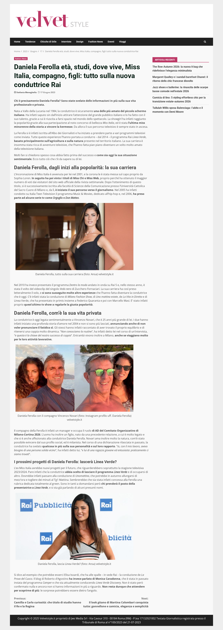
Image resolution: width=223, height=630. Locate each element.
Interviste (66, 41)
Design (79, 41)
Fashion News (95, 41)
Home (17, 41)
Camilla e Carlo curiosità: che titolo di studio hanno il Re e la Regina (47, 602)
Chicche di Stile (48, 41)
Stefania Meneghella (26, 92)
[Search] (205, 42)
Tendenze (30, 41)
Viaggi (122, 41)
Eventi (111, 41)
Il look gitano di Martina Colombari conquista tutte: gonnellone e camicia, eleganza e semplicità (115, 602)
